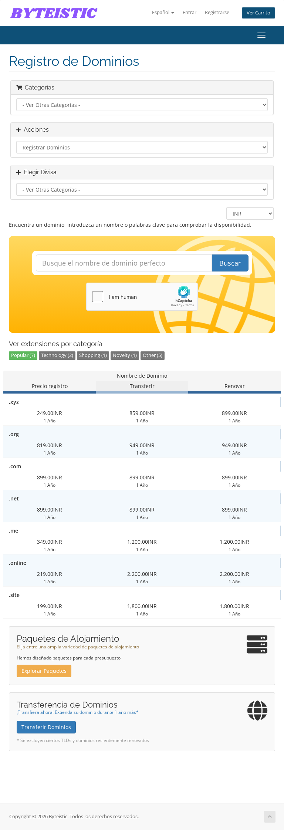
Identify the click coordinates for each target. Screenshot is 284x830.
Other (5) (152, 355)
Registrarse (217, 12)
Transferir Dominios (46, 727)
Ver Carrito (258, 13)
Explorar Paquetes (44, 670)
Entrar (189, 12)
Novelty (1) (125, 355)
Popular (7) (23, 355)
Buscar (230, 263)
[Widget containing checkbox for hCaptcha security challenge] (142, 297)
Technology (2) (57, 355)
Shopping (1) (93, 355)
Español (161, 12)
